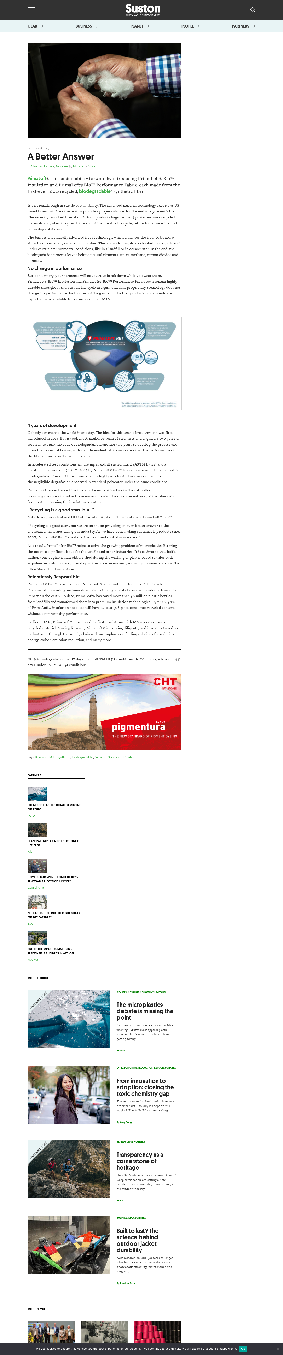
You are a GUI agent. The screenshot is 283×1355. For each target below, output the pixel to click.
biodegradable (95, 191)
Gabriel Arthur (37, 887)
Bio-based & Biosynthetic (52, 757)
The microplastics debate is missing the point (145, 1011)
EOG (31, 923)
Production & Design (151, 1067)
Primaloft (101, 757)
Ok (243, 1348)
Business (84, 26)
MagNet (33, 959)
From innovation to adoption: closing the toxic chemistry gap (145, 1087)
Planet (137, 26)
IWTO (31, 815)
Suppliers (62, 166)
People (187, 26)
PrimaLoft (79, 166)
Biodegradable (82, 757)
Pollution (148, 991)
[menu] (31, 10)
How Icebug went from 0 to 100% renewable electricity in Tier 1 (53, 879)
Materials (37, 166)
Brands (121, 1141)
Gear (32, 26)
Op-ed (120, 1067)
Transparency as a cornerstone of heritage (140, 1161)
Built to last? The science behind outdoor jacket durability (138, 1240)
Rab (30, 851)
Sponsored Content (122, 757)
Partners (240, 26)
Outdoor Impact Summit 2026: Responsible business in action (51, 951)
